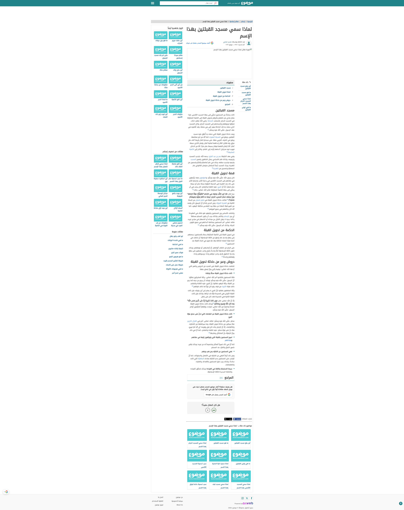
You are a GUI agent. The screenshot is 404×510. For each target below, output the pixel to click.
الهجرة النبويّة (222, 203)
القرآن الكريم (192, 321)
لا (207, 410)
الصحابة (210, 120)
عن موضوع (179, 497)
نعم (214, 410)
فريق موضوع (159, 504)
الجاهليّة (201, 358)
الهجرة (215, 168)
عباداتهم (228, 340)
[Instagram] (242, 498)
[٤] (198, 225)
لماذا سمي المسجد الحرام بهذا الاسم (246, 101)
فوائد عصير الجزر (177, 252)
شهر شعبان (200, 200)
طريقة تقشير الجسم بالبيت (173, 260)
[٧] (209, 333)
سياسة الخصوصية (177, 501)
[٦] (213, 303)
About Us (180, 504)
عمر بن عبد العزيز (215, 156)
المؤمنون (202, 177)
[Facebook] (251, 498)
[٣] (227, 199)
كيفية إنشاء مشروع (176, 248)
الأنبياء (224, 286)
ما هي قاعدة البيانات (175, 240)
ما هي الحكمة (177, 244)
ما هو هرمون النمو (176, 256)
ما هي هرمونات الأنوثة (174, 269)
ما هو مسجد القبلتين (246, 93)
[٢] (193, 189)
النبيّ (219, 187)
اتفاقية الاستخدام (157, 501)
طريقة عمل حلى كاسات (174, 264)
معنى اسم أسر (177, 273)
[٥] (192, 286)
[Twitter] (247, 498)
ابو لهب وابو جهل (176, 236)
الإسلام (226, 216)
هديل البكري (227, 42)
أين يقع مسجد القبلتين (245, 87)
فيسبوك (239, 419)
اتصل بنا (160, 497)
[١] (208, 129)
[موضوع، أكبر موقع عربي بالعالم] (247, 3)
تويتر (230, 419)
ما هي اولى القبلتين (246, 108)
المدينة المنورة (215, 137)
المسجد (193, 159)
